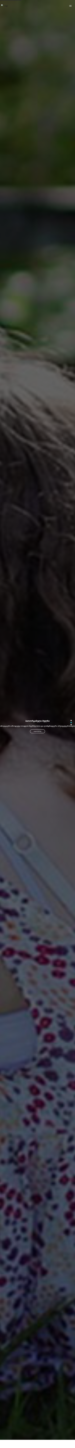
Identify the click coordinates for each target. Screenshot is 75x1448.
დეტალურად (37, 731)
